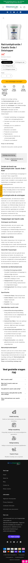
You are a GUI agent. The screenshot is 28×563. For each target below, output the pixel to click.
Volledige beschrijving (8, 155)
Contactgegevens (9, 557)
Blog (4, 481)
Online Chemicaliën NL (12, 554)
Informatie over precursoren (10, 509)
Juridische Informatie (8, 505)
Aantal (2, 72)
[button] (3, 7)
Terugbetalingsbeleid (19, 557)
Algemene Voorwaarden (9, 498)
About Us (5, 478)
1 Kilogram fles (7, 62)
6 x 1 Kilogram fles (8, 65)
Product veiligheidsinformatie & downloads (14, 159)
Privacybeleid (21, 554)
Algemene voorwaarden (15, 559)
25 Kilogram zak (19, 62)
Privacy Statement (8, 502)
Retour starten (7, 488)
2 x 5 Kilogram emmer (9, 69)
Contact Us (6, 485)
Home (4, 474)
